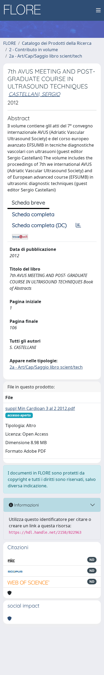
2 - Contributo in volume (33, 50)
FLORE (9, 43)
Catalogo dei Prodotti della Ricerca (56, 43)
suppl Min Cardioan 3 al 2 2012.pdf (40, 408)
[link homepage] (24, 10)
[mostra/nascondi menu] (98, 10)
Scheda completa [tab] (33, 214)
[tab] (78, 225)
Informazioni (26, 505)
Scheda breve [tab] (28, 202)
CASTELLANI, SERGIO (34, 94)
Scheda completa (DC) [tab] (39, 225)
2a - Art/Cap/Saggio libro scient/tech (45, 56)
